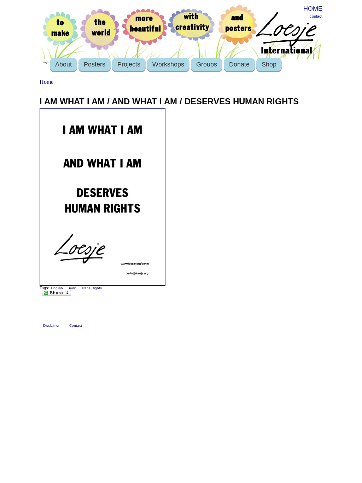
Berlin (72, 288)
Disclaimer (51, 325)
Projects (128, 64)
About (63, 64)
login (46, 62)
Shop (269, 64)
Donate (239, 64)
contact (316, 16)
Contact (75, 325)
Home (46, 82)
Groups (206, 64)
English (57, 288)
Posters (94, 64)
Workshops (168, 64)
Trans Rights (91, 288)
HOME (312, 8)
